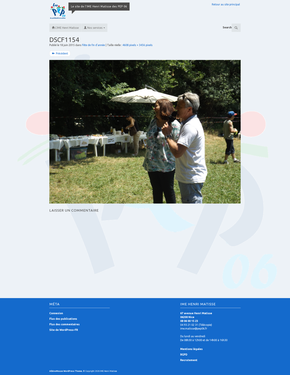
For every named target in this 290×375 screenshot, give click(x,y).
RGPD (183, 354)
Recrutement (188, 360)
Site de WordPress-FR (63, 329)
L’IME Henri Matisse (67, 27)
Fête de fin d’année (93, 45)
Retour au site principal (226, 4)
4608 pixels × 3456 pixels (138, 45)
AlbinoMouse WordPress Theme (65, 371)
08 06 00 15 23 (189, 320)
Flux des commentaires (64, 324)
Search (227, 27)
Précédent (61, 53)
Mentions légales (191, 348)
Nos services (95, 27)
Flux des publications (63, 318)
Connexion (56, 313)
